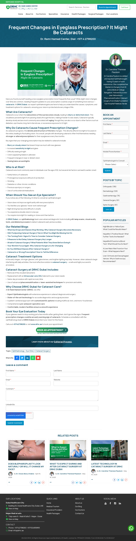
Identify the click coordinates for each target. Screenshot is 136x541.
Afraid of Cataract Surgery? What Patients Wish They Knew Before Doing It (38, 242)
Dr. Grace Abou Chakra (25, 474)
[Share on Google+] (43, 482)
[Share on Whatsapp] (32, 358)
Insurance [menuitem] (65, 14)
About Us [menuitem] (29, 14)
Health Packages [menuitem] (79, 14)
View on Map (13, 508)
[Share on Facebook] (16, 358)
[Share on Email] (38, 358)
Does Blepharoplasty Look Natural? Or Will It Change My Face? (26, 466)
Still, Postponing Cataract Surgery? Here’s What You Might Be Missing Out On (39, 233)
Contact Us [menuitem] (79, 513)
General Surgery (111, 200)
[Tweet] (22, 358)
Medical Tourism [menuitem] (53, 506)
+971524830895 (33, 528)
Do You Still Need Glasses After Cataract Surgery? (28, 249)
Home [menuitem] (20, 14)
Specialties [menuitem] (53, 14)
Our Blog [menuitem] (78, 506)
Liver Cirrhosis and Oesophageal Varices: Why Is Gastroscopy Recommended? (115, 258)
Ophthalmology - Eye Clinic (23, 351)
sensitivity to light (23, 148)
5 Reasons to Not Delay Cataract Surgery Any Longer (29, 239)
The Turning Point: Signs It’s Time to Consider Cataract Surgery (34, 236)
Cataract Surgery (43, 351)
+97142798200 (19, 324)
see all (108, 209)
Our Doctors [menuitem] (41, 14)
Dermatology (110, 191)
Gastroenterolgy (111, 196)
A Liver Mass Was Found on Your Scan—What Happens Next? (115, 249)
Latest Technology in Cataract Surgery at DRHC (107, 465)
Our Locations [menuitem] (112, 14)
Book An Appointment (107, 7)
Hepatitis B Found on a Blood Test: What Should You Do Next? (115, 242)
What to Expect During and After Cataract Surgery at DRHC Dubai (66, 466)
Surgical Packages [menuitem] (95, 14)
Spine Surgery (110, 205)
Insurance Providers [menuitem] (54, 510)
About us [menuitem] (78, 503)
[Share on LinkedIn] (27, 358)
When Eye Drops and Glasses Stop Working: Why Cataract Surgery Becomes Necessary (44, 230)
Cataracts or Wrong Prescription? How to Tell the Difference (32, 252)
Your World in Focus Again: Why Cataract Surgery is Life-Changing (35, 246)
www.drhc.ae (36, 324)
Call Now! (124, 7)
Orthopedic (109, 186)
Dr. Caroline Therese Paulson (116, 71)
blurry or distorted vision (78, 115)
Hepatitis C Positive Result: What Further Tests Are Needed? (116, 235)
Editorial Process (63, 341)
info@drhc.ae (18, 530)
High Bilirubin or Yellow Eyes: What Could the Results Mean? (115, 227)
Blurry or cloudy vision (16, 145)
